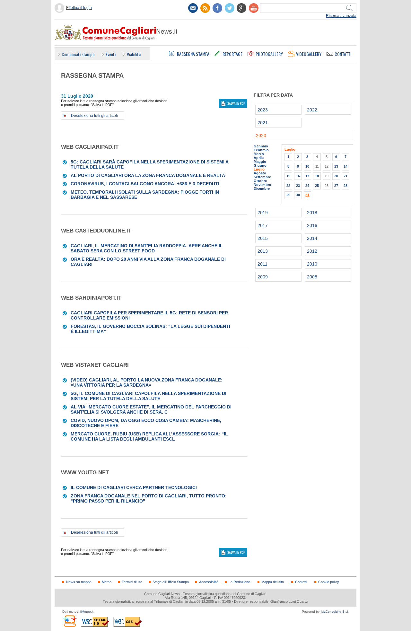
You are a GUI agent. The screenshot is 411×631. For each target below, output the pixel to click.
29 (288, 195)
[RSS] (205, 8)
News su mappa (79, 582)
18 (317, 176)
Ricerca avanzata (341, 15)
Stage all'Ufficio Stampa (171, 582)
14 (345, 166)
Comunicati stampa (78, 54)
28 (345, 186)
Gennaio (261, 146)
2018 (312, 212)
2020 (261, 135)
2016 (312, 225)
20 (336, 176)
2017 (263, 225)
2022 (312, 109)
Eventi (111, 54)
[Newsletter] (193, 8)
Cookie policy (328, 582)
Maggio (260, 161)
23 (298, 186)
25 (317, 186)
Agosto (260, 173)
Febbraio (261, 150)
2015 (263, 238)
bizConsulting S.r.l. (335, 611)
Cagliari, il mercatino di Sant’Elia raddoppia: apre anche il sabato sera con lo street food (147, 248)
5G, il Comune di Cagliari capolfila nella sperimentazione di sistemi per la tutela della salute (148, 396)
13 (336, 166)
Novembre (262, 185)
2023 (263, 109)
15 (288, 176)
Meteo (106, 582)
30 (298, 195)
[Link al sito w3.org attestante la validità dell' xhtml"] (95, 622)
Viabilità (134, 54)
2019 (263, 212)
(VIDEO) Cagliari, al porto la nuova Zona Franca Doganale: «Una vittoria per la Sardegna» (147, 382)
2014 (312, 238)
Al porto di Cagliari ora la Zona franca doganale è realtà (148, 175)
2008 (312, 276)
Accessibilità (208, 582)
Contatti (301, 582)
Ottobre (260, 181)
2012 (312, 251)
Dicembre (262, 188)
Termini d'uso (132, 582)
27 (336, 186)
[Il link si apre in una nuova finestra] (217, 8)
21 (345, 176)
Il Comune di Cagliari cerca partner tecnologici (134, 487)
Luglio (259, 169)
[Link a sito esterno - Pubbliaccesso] (69, 621)
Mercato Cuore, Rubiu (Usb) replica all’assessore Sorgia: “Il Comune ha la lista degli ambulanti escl (149, 436)
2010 (312, 264)
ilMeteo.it (86, 611)
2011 (262, 264)
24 (307, 186)
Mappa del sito (272, 582)
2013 (263, 251)
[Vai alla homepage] (116, 32)
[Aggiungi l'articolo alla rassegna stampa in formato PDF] (65, 162)
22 (288, 186)
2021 (263, 122)
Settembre (262, 177)
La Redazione (239, 582)
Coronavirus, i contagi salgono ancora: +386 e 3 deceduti (145, 183)
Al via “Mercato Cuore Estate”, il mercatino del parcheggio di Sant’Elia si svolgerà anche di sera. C (151, 409)
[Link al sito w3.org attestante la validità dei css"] (127, 622)
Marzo (259, 154)
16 (298, 176)
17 (307, 176)
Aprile (259, 158)
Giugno (260, 165)
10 (307, 166)
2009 (263, 276)
